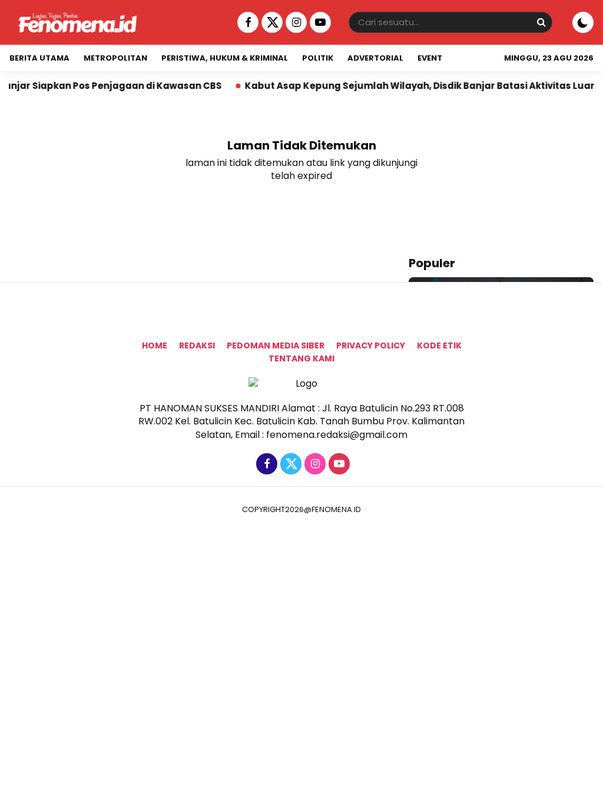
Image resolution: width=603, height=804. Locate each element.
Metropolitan (115, 58)
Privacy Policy (370, 345)
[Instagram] (295, 22)
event (430, 58)
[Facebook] (246, 22)
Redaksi (197, 345)
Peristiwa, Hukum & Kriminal (224, 58)
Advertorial (375, 58)
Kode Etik (439, 345)
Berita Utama (39, 58)
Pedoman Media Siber (275, 345)
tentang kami (301, 358)
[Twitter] (271, 22)
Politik (317, 58)
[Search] (541, 22)
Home (154, 345)
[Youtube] (319, 22)
